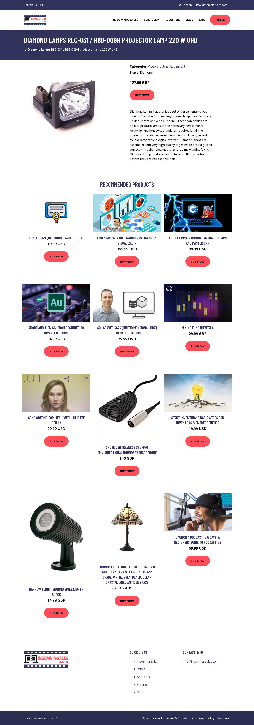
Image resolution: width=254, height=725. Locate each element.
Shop (203, 20)
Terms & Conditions (179, 718)
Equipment (177, 66)
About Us (172, 20)
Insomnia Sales (125, 20)
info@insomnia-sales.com (211, 5)
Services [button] (150, 20)
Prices (220, 20)
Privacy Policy (205, 718)
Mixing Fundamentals (198, 327)
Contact (156, 718)
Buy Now (142, 95)
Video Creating (158, 66)
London (187, 5)
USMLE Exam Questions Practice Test (56, 237)
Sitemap (223, 718)
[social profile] (41, 5)
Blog (189, 20)
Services (142, 685)
